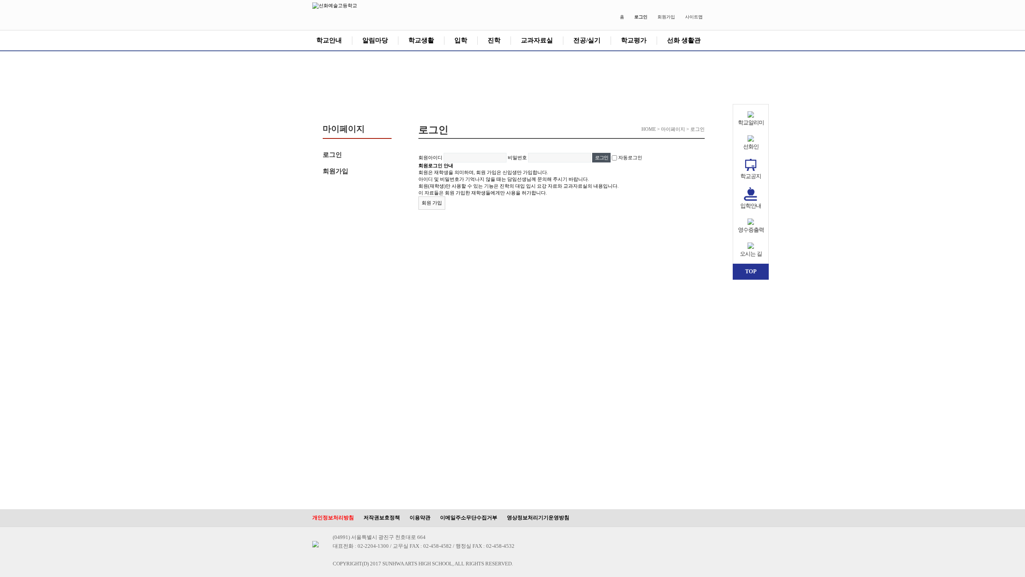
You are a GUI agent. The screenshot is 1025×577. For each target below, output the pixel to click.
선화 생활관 (684, 40)
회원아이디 (430, 157)
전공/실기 (587, 40)
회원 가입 (432, 203)
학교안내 (329, 40)
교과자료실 (537, 40)
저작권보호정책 (382, 518)
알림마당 (375, 40)
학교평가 (634, 40)
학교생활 (421, 40)
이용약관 (420, 518)
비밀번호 (517, 157)
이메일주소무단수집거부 (468, 518)
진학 (494, 40)
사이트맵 (694, 16)
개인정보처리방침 (333, 518)
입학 (460, 40)
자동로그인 (630, 157)
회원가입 (666, 16)
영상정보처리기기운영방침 (538, 518)
